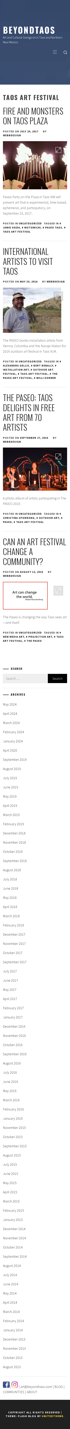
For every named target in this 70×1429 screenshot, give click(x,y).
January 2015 (13, 1219)
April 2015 (10, 1192)
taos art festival (34, 374)
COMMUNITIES (13, 1392)
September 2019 (15, 759)
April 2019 (10, 805)
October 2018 (13, 851)
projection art (40, 636)
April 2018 (10, 907)
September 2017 (15, 962)
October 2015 (13, 1137)
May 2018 (10, 897)
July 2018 (10, 879)
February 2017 (13, 1008)
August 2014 (12, 1265)
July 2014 (10, 1275)
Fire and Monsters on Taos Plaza (33, 116)
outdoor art (49, 518)
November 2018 (14, 842)
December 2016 (14, 1026)
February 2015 (13, 1210)
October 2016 (13, 1045)
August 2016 (12, 1063)
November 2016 (14, 1035)
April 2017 (10, 999)
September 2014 (15, 1256)
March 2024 (11, 722)
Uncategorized (30, 223)
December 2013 (14, 1339)
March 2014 (11, 1311)
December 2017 (14, 934)
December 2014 (14, 1229)
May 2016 (10, 1091)
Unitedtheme (52, 1416)
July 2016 (10, 1072)
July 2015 (10, 1164)
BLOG (58, 1386)
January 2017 (13, 1017)
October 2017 (13, 953)
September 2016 (15, 1054)
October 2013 (13, 1357)
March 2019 (11, 814)
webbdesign (12, 135)
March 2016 (11, 1100)
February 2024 (13, 732)
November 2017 (14, 943)
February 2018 (13, 925)
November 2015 (14, 1127)
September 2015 (15, 1146)
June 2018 (10, 888)
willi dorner (46, 378)
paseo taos (53, 227)
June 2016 (10, 1081)
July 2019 (10, 778)
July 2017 (10, 971)
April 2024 (10, 713)
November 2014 (14, 1238)
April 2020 (10, 750)
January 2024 (13, 741)
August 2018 (12, 870)
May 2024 (10, 704)
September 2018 (15, 860)
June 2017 (10, 980)
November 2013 (14, 1348)
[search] (65, 52)
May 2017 (10, 989)
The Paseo (34, 641)
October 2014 (13, 1247)
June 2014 (10, 1284)
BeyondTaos (29, 29)
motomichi (32, 227)
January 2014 (13, 1330)
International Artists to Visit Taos (28, 261)
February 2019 (13, 824)
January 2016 (13, 1118)
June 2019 (10, 787)
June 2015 (10, 1173)
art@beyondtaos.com (36, 1386)
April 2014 (10, 1302)
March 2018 (11, 916)
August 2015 (12, 1155)
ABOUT (32, 1392)
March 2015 (11, 1201)
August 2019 (12, 768)
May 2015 (10, 1183)
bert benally (43, 365)
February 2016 (13, 1109)
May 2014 (10, 1293)
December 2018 (14, 833)
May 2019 (10, 796)
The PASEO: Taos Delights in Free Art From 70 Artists (29, 412)
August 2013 (12, 1367)
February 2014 (13, 1321)
